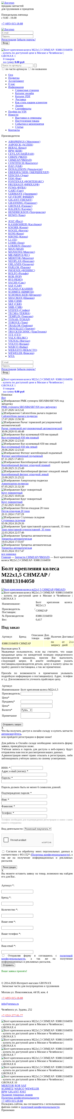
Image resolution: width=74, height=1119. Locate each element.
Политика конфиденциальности (50, 854)
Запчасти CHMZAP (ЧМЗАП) (32, 557)
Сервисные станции (27, 90)
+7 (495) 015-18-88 (12, 23)
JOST (23, 1091)
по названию (39, 69)
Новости (13, 114)
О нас (11, 84)
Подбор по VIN (17, 111)
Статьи (19, 127)
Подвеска (13, 77)
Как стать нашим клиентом (31, 102)
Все (3, 397)
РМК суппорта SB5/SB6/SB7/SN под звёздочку (29, 406)
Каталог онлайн (24, 93)
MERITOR (7, 1085)
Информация (16, 87)
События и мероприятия (29, 123)
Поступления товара (27, 120)
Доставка (20, 99)
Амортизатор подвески (15, 483)
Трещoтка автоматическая (16, 538)
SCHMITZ (7, 1088)
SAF (23, 1085)
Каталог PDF (22, 96)
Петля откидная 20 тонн (15, 511)
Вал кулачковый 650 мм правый (20, 437)
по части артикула (16, 69)
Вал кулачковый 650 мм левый (19, 446)
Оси (10, 74)
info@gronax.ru (10, 1003)
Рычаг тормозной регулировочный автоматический (31, 428)
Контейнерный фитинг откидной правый (25, 465)
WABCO (19, 1088)
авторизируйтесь (11, 733)
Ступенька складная (13, 520)
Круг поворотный (12, 492)
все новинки (8, 554)
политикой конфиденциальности (40, 1107)
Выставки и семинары (28, 117)
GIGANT (13, 1091)
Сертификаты (23, 108)
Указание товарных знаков (17, 1094)
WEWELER (32, 1088)
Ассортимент (16, 81)
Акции (19, 105)
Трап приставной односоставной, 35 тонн (26, 529)
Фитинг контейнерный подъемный (22, 456)
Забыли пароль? (26, 39)
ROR (17, 1085)
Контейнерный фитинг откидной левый (25, 474)
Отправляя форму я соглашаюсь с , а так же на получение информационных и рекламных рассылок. (37, 958)
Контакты (14, 130)
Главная (6, 557)
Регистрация (8, 39)
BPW (4, 1091)
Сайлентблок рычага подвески (19, 416)
